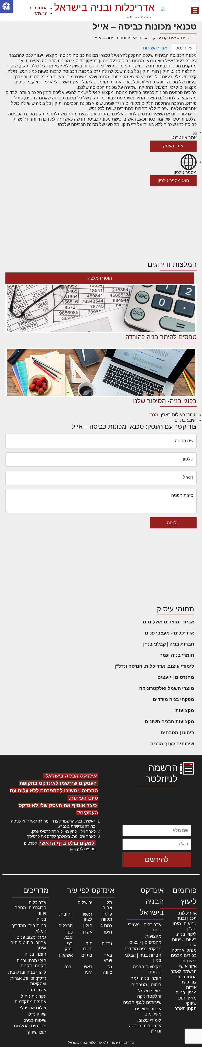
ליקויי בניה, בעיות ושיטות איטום (184, 939)
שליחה (173, 522)
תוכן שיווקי (36, 1032)
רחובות (66, 914)
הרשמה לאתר (184, 971)
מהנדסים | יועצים (175, 677)
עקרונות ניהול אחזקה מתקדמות (30, 999)
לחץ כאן (70, 831)
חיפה (107, 932)
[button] (6, 6)
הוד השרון (87, 946)
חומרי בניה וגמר (177, 655)
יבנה (68, 966)
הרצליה (66, 925)
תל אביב (107, 905)
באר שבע (108, 958)
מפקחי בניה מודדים (173, 699)
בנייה (41, 919)
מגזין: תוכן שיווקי (187, 1001)
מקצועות (184, 710)
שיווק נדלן (37, 1014)
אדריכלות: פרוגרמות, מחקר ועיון (30, 908)
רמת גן (106, 925)
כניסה (16, 821)
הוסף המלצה (100, 278)
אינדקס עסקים (162, 37)
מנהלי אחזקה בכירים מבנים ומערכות (184, 955)
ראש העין (88, 969)
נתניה (107, 943)
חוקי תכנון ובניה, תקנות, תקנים (31, 963)
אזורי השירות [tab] (155, 48)
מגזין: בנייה (186, 992)
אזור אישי (188, 966)
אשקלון (66, 955)
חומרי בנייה (35, 954)
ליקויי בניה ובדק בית (27, 972)
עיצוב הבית (35, 989)
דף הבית (189, 37)
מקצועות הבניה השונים (169, 721)
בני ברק (69, 946)
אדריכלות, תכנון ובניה (186, 916)
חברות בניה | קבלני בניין (168, 644)
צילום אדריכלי (33, 1007)
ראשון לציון (87, 917)
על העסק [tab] (183, 48)
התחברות (39, 7)
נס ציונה (107, 969)
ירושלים (85, 902)
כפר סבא (68, 935)
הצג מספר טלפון (173, 180)
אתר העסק (173, 145)
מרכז (153, 414)
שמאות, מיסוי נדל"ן (184, 926)
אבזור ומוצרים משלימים (168, 621)
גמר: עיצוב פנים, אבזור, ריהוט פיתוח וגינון (28, 942)
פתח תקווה (106, 917)
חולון (87, 925)
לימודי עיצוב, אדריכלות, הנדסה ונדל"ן (154, 666)
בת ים (180, 420)
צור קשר (189, 982)
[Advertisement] (101, 223)
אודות (191, 987)
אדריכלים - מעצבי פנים (169, 632)
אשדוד (86, 932)
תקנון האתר (186, 1008)
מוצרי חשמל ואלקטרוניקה (166, 688)
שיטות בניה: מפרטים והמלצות (30, 1023)
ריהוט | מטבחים (177, 732)
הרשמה (41, 13)
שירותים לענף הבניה (172, 743)
